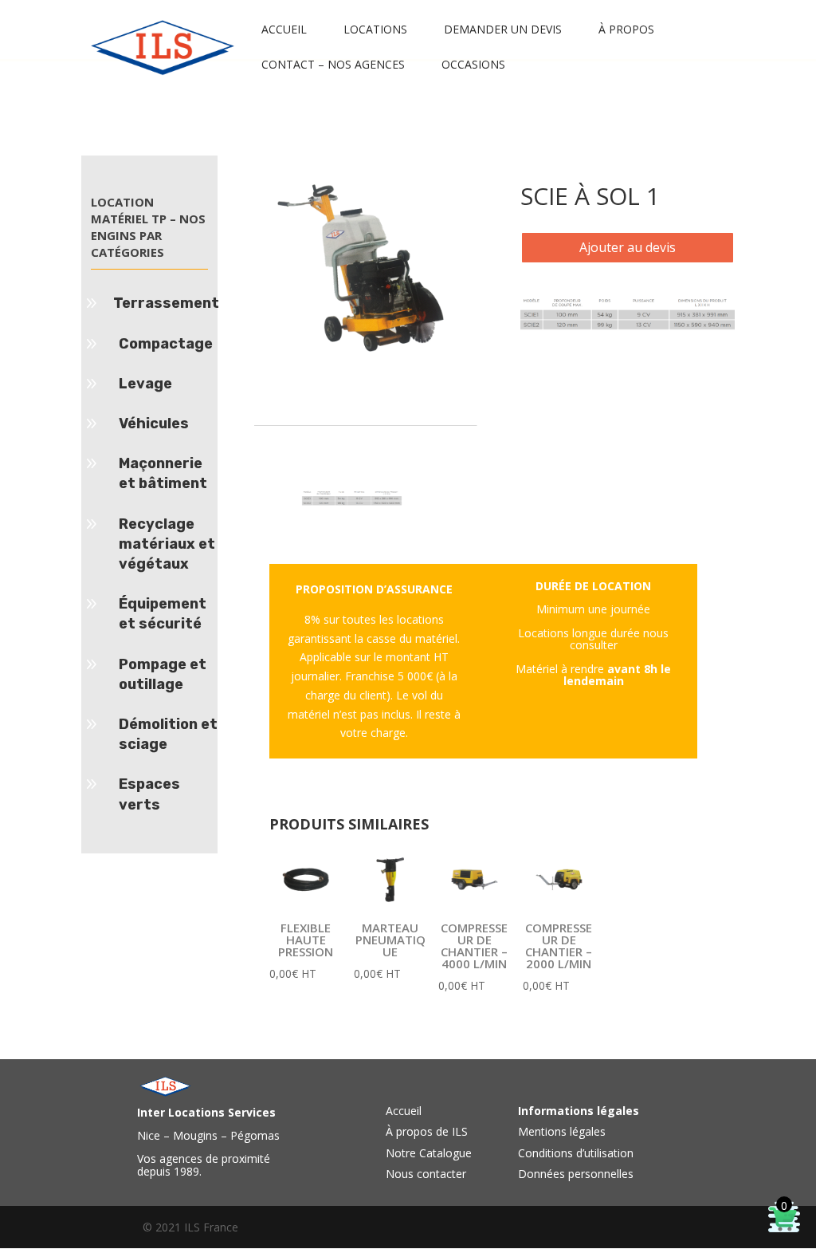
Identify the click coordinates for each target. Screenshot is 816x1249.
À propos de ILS (427, 1131)
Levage (145, 383)
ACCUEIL (284, 30)
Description (310, 412)
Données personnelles (576, 1173)
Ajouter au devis (627, 247)
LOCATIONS (375, 30)
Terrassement (166, 303)
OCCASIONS (473, 65)
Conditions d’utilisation (576, 1152)
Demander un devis (503, 30)
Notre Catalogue (429, 1152)
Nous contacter (426, 1173)
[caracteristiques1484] (627, 325)
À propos (626, 30)
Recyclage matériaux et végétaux (167, 544)
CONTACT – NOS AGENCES (333, 65)
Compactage (166, 344)
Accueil (404, 1110)
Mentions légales (562, 1131)
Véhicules (154, 423)
